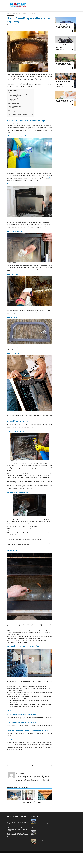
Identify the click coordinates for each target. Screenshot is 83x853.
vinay (57, 86)
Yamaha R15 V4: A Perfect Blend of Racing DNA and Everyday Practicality (64, 46)
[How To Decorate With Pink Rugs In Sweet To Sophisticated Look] (29, 795)
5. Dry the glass (12, 100)
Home (8, 13)
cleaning (38, 123)
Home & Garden (29, 9)
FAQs (9, 110)
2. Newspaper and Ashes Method (15, 106)
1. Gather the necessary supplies (15, 95)
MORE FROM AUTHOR (23, 787)
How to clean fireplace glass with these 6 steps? (18, 94)
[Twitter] (11, 27)
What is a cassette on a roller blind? (14, 801)
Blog (16, 9)
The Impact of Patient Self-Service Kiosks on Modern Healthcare (63, 83)
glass (50, 177)
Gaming (21, 9)
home (22, 78)
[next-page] (10, 805)
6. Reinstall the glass (13, 102)
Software (47, 9)
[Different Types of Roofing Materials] (45, 795)
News (42, 9)
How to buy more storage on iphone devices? (42, 765)
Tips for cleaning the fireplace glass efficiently (17, 108)
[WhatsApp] (17, 27)
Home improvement (14, 13)
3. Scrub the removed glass (14, 98)
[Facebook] (8, 27)
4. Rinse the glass (12, 99)
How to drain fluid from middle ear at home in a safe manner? (17, 766)
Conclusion (10, 115)
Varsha (57, 30)
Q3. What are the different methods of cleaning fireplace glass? (21, 114)
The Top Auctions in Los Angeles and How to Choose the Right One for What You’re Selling (64, 102)
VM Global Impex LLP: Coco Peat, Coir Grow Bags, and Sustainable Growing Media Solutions (64, 65)
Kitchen (37, 9)
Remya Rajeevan (11, 24)
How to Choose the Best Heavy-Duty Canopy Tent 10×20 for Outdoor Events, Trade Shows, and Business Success (64, 27)
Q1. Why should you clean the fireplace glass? (17, 111)
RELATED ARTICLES (12, 787)
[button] (74, 10)
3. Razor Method (12, 107)
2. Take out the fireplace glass (14, 96)
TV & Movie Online (57, 9)
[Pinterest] (14, 27)
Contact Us (10, 9)
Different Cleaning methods (13, 103)
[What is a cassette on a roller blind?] (14, 795)
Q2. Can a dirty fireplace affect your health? (17, 113)
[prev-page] (7, 805)
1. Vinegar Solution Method (14, 104)
